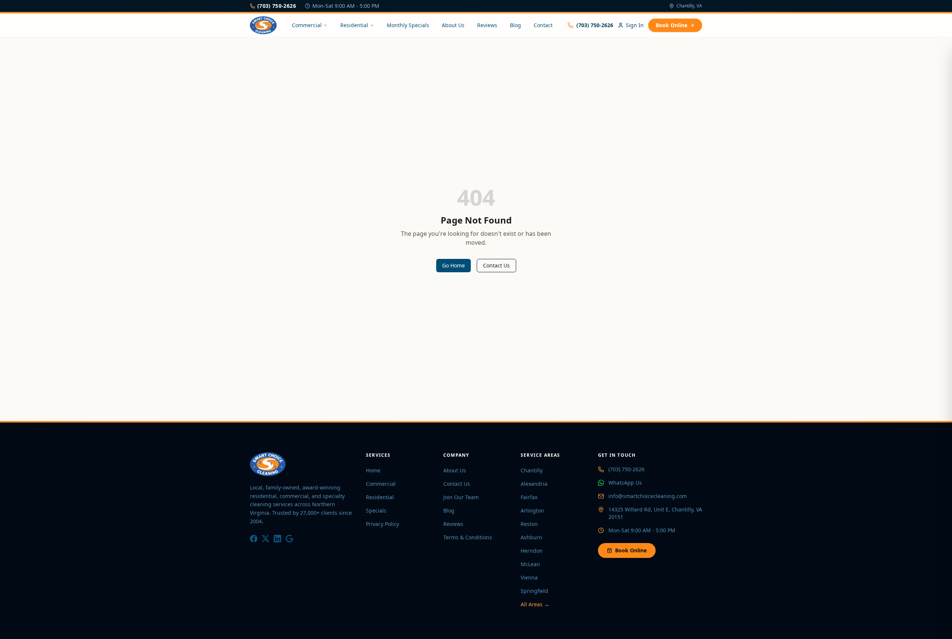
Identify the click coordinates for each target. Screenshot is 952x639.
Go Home (453, 265)
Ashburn (531, 537)
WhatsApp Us (625, 482)
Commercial (307, 25)
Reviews (487, 25)
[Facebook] (253, 538)
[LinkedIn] (277, 538)
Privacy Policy (382, 523)
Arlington (532, 510)
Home (373, 470)
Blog (515, 25)
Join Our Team (461, 497)
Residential (354, 25)
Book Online (671, 25)
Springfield (534, 590)
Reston (529, 523)
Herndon (532, 550)
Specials (376, 510)
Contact (543, 25)
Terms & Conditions (467, 537)
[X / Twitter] (265, 538)
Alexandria (534, 483)
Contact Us (496, 265)
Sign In (635, 25)
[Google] (289, 538)
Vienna (529, 577)
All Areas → (535, 604)
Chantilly (532, 470)
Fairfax (529, 497)
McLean (530, 564)
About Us (453, 25)
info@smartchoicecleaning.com (647, 496)
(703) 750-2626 (276, 5)
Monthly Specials (408, 25)
